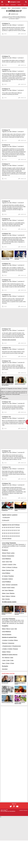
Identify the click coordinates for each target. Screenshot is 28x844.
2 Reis (3, 567)
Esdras (3, 570)
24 (12, 533)
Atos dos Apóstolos (6, 634)
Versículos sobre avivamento (9, 339)
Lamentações (14, 584)
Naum (3, 596)
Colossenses (11, 643)
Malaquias (11, 590)
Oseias (13, 587)
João (15, 628)
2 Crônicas (14, 567)
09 (19, 527)
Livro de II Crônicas (6, 538)
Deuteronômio (10, 555)
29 (4, 536)
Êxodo (8, 553)
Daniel (8, 587)
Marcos (8, 628)
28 (2, 536)
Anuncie (25, 810)
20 (4, 533)
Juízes (7, 561)
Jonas (7, 593)
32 (10, 536)
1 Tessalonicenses (6, 646)
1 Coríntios (4, 640)
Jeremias (8, 584)
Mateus (4, 628)
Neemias (8, 570)
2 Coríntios (10, 640)
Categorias (3, 8)
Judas (11, 657)
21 (6, 533)
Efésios (16, 640)
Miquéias (12, 593)
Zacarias (7, 599)
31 (8, 536)
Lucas (12, 628)
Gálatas (4, 651)
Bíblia (9, 8)
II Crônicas (24, 8)
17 (16, 530)
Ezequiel (4, 587)
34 (14, 536)
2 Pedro (12, 663)
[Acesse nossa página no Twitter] (11, 806)
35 (17, 536)
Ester (12, 570)
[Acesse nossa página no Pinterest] (14, 806)
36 (19, 536)
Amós (6, 590)
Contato (21, 810)
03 (6, 527)
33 (12, 536)
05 (10, 527)
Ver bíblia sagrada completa (9, 601)
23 (10, 533)
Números (4, 555)
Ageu (3, 599)
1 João (3, 660)
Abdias (3, 593)
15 (12, 530)
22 (8, 533)
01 (2, 527)
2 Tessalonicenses (16, 646)
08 (17, 527)
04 (8, 527)
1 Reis (14, 564)
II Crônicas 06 (6, 517)
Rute (11, 561)
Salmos (6, 576)
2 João (7, 660)
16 (14, 530)
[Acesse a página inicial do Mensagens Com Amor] (14, 2)
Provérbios (11, 576)
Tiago (3, 663)
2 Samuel (9, 564)
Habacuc (8, 596)
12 (6, 530)
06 (12, 527)
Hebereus (7, 657)
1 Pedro (7, 663)
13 (8, 530)
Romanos (15, 648)
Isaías (3, 584)
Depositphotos (12, 811)
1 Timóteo (4, 648)
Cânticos (10, 578)
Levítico (13, 553)
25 (14, 533)
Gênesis (4, 553)
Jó (2, 576)
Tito (3, 657)
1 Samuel (4, 564)
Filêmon (9, 651)
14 (10, 530)
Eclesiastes (5, 578)
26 (17, 533)
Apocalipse (4, 669)
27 (19, 533)
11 (4, 530)
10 (2, 530)
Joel (3, 590)
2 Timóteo (10, 648)
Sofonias (13, 596)
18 (19, 530)
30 (6, 536)
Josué (3, 561)
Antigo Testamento (16, 8)
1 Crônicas (8, 567)
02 (4, 527)
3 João (11, 660)
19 (2, 533)
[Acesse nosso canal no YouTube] (17, 806)
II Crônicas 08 (5, 520)
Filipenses (4, 643)
